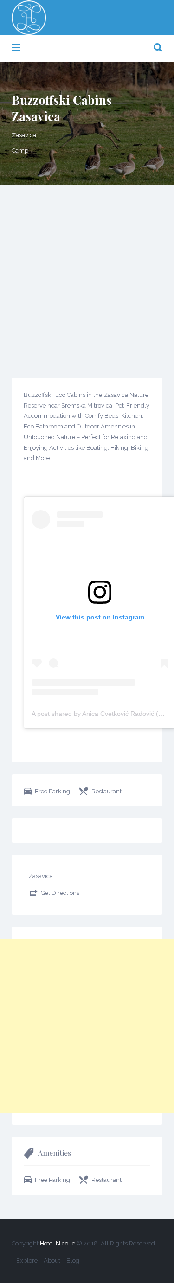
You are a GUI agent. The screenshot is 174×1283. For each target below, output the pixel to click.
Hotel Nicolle (57, 1243)
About (52, 1260)
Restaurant (106, 791)
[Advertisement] (87, 277)
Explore (27, 1260)
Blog (72, 1260)
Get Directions (60, 892)
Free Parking (52, 791)
